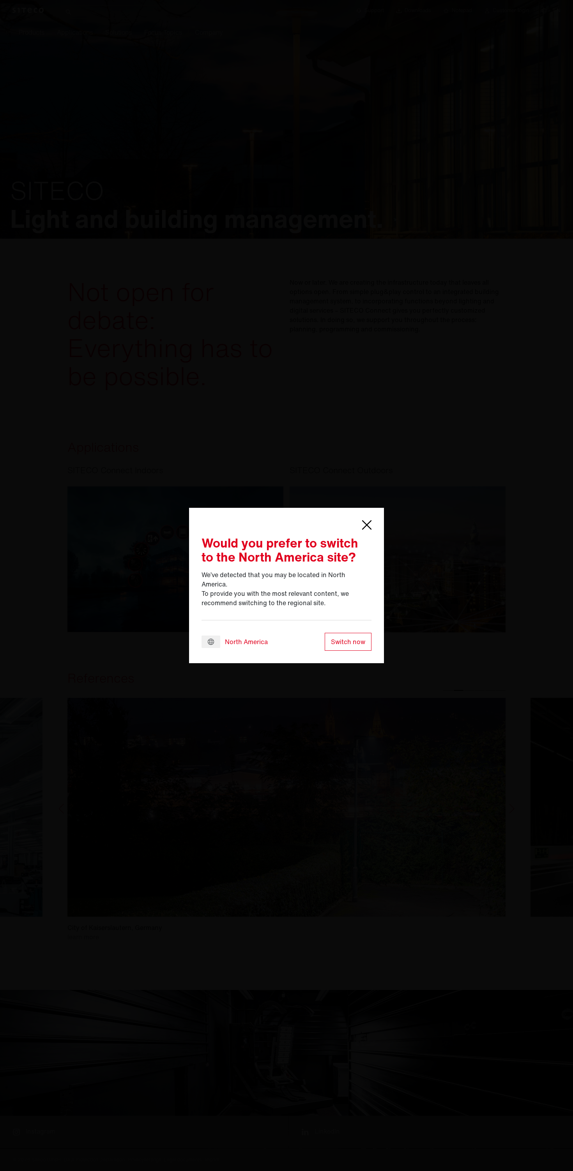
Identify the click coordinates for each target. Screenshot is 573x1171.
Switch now (348, 641)
